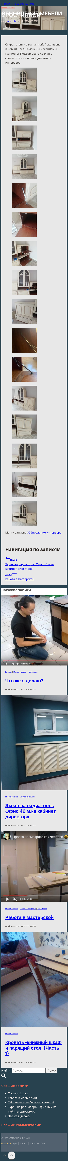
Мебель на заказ (8, 7)
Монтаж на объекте (27, 797)
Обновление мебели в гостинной (31, 1102)
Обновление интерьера (44, 532)
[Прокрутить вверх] (4, 1156)
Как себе (8, 672)
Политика (6, 1143)
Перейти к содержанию (17, 3)
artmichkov (12, 21)
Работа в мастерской (19, 577)
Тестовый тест (18, 1093)
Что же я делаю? (24, 681)
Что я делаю (32, 672)
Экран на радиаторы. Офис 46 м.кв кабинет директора (29, 564)
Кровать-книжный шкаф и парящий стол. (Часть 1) (33, 1048)
